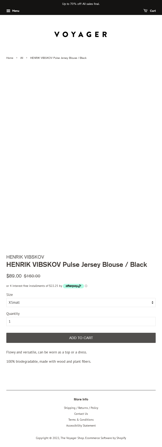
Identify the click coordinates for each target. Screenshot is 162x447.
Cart (152, 11)
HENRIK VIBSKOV (25, 257)
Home (9, 57)
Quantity (13, 313)
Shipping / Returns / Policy (81, 408)
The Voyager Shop (72, 438)
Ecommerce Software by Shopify (105, 438)
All (21, 57)
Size (9, 294)
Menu (15, 11)
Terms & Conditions (81, 419)
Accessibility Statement (81, 425)
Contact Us (81, 414)
